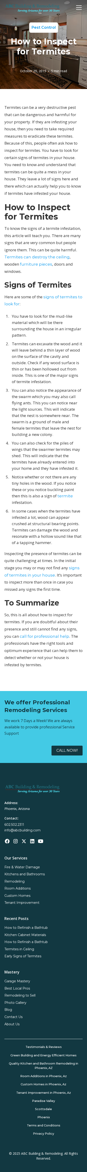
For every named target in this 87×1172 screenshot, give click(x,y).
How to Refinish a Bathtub (26, 928)
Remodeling (14, 881)
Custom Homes (17, 896)
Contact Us (13, 1017)
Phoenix (43, 1117)
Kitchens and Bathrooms (24, 874)
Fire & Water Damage (22, 867)
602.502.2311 (14, 825)
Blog (8, 1010)
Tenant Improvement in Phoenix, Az (43, 1092)
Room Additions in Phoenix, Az (43, 1076)
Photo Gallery (15, 1003)
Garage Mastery (17, 981)
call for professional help (44, 636)
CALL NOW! (67, 750)
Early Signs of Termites (22, 956)
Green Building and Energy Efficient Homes (43, 1055)
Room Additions (17, 888)
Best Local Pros (17, 988)
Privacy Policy (43, 1133)
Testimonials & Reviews (44, 1047)
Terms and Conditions (43, 1125)
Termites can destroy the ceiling (37, 257)
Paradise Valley (43, 1101)
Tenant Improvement (21, 903)
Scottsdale (43, 1109)
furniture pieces (36, 264)
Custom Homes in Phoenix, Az (43, 1084)
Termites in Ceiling (19, 949)
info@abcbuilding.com (22, 830)
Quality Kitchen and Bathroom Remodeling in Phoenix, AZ (43, 1066)
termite (65, 496)
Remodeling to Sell (19, 995)
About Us (11, 1024)
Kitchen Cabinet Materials (25, 935)
